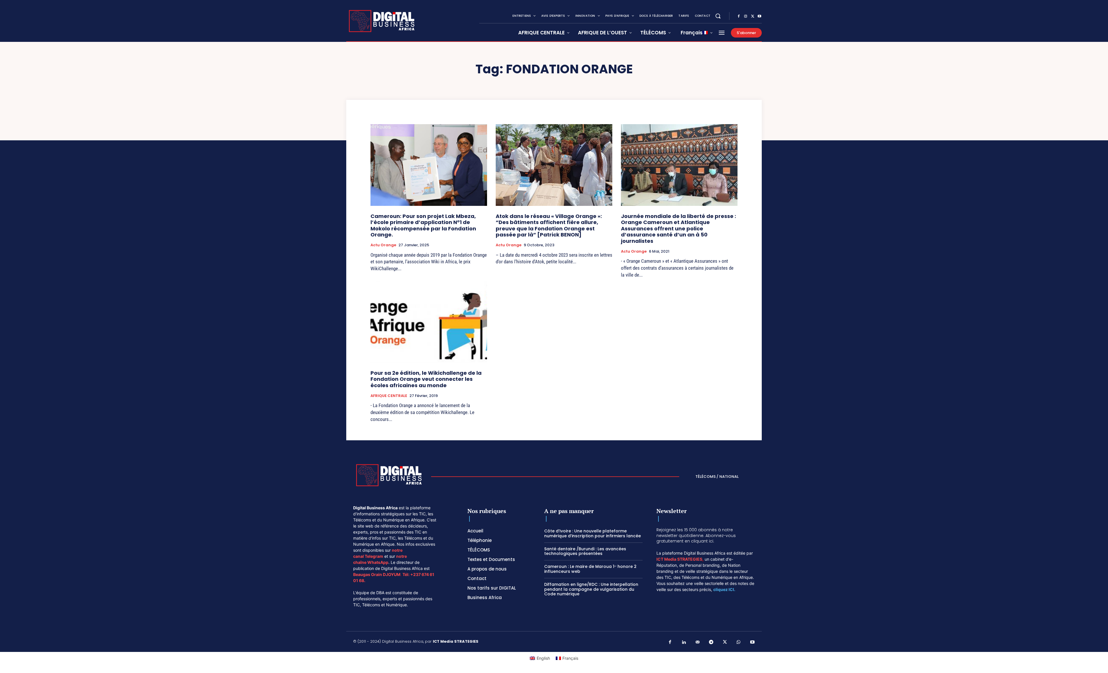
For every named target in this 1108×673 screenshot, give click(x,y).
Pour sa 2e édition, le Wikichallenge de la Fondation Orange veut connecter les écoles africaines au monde (426, 379)
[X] (752, 16)
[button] (718, 16)
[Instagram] (745, 16)
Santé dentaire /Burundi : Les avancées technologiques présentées (585, 551)
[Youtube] (759, 16)
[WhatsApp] (738, 642)
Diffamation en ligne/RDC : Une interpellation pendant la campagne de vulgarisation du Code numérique (591, 589)
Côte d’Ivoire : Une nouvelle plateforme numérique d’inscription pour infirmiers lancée (592, 533)
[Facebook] (738, 16)
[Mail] (697, 642)
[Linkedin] (683, 642)
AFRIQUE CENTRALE (388, 396)
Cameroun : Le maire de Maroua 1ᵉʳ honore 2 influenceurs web (590, 569)
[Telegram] (711, 642)
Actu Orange (383, 245)
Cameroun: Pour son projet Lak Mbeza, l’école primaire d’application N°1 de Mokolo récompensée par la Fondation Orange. (423, 225)
